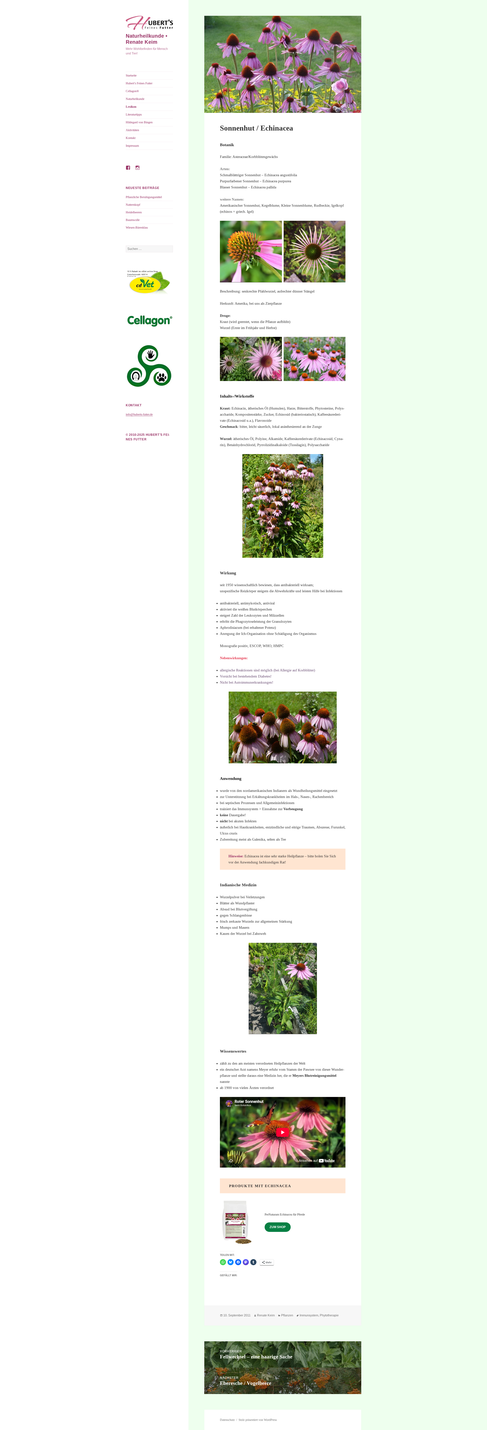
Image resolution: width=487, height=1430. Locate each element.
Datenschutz (227, 1419)
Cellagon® (132, 91)
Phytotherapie (329, 1315)
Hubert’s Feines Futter (139, 83)
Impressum (132, 145)
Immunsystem (309, 1315)
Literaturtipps (134, 114)
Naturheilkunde (135, 98)
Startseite (131, 75)
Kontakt (130, 137)
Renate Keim (266, 1315)
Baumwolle (133, 220)
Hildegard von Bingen (139, 122)
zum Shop (278, 1227)
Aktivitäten (132, 130)
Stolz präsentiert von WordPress (258, 1419)
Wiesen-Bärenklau (137, 227)
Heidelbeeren (134, 212)
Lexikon (131, 106)
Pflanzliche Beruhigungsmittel (144, 197)
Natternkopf (133, 204)
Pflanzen (287, 1315)
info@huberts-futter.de (139, 414)
